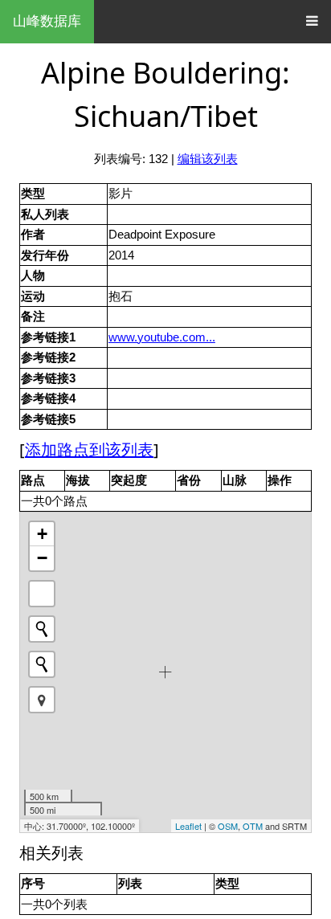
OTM (253, 825)
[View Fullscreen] (42, 594)
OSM (228, 825)
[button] (42, 700)
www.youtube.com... (161, 337)
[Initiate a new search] (42, 629)
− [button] (42, 558)
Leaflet (188, 825)
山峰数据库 (47, 21)
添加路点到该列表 (89, 449)
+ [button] (42, 534)
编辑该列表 (208, 158)
